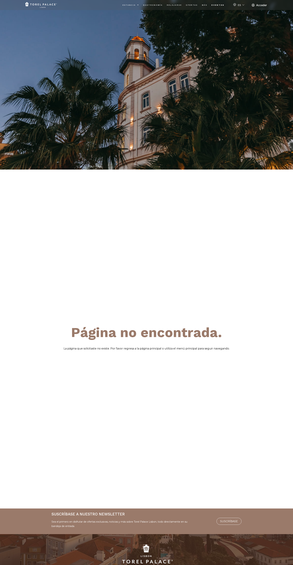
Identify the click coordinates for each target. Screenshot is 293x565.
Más (205, 5)
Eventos (217, 5)
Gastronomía (153, 5)
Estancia (129, 5)
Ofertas (192, 5)
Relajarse (174, 5)
